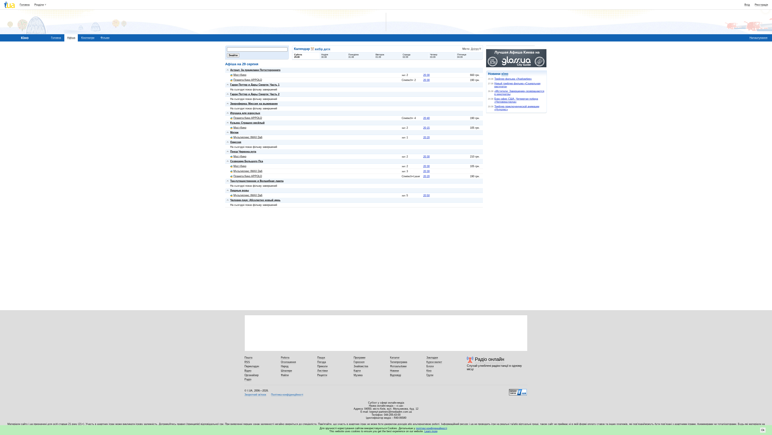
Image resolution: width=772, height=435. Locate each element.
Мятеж (234, 132)
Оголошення (288, 362)
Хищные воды (239, 190)
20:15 (426, 127)
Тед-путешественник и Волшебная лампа (256, 180)
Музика (358, 375)
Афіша (71, 37)
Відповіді (395, 375)
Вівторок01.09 (380, 55)
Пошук (321, 357)
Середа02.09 (406, 55)
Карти (357, 370)
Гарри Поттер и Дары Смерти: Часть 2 (254, 94)
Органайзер (251, 375)
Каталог (395, 357)
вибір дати (322, 49)
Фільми (105, 37)
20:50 (426, 195)
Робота (285, 357)
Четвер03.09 (433, 55)
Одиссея (235, 142)
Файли (285, 375)
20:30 (426, 75)
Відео (247, 370)
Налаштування (758, 37)
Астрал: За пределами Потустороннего (255, 69)
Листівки (322, 370)
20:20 (426, 137)
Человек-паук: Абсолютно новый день (255, 200)
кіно (504, 74)
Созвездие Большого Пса (246, 161)
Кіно (428, 370)
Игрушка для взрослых (245, 113)
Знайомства (361, 366)
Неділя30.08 (324, 55)
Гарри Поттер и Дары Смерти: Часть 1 (254, 84)
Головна (25, 4)
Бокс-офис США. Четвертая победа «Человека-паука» (516, 100)
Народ (284, 366)
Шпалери (286, 370)
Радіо (247, 379)
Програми (359, 357)
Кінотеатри (87, 37)
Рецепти (322, 375)
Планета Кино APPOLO (247, 79)
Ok (763, 430)
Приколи (322, 366)
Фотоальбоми (398, 366)
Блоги (430, 366)
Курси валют (434, 362)
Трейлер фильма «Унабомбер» (513, 78)
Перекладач (251, 366)
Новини (394, 370)
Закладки (432, 357)
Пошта (248, 357)
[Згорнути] (228, 70)
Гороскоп (359, 362)
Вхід (747, 4)
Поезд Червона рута (243, 151)
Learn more (430, 431)
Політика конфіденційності (287, 394)
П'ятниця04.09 (461, 55)
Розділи (39, 4)
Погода (321, 362)
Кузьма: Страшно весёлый (247, 122)
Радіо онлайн (489, 359)
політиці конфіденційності (431, 428)
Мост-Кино (239, 74)
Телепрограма (398, 362)
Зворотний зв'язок (255, 394)
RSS (247, 362)
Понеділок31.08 (353, 55)
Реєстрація (761, 4)
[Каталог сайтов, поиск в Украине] (518, 390)
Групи (429, 375)
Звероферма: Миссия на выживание (254, 103)
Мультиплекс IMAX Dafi (247, 137)
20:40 (426, 118)
